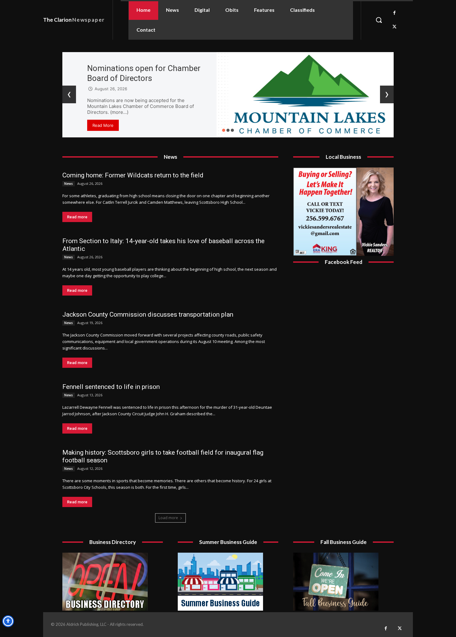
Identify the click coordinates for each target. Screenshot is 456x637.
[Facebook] (394, 12)
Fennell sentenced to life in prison (111, 386)
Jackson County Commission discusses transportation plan (147, 314)
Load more (168, 517)
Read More (103, 125)
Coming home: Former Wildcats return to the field (132, 175)
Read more (77, 217)
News (68, 183)
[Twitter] (394, 26)
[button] (379, 20)
